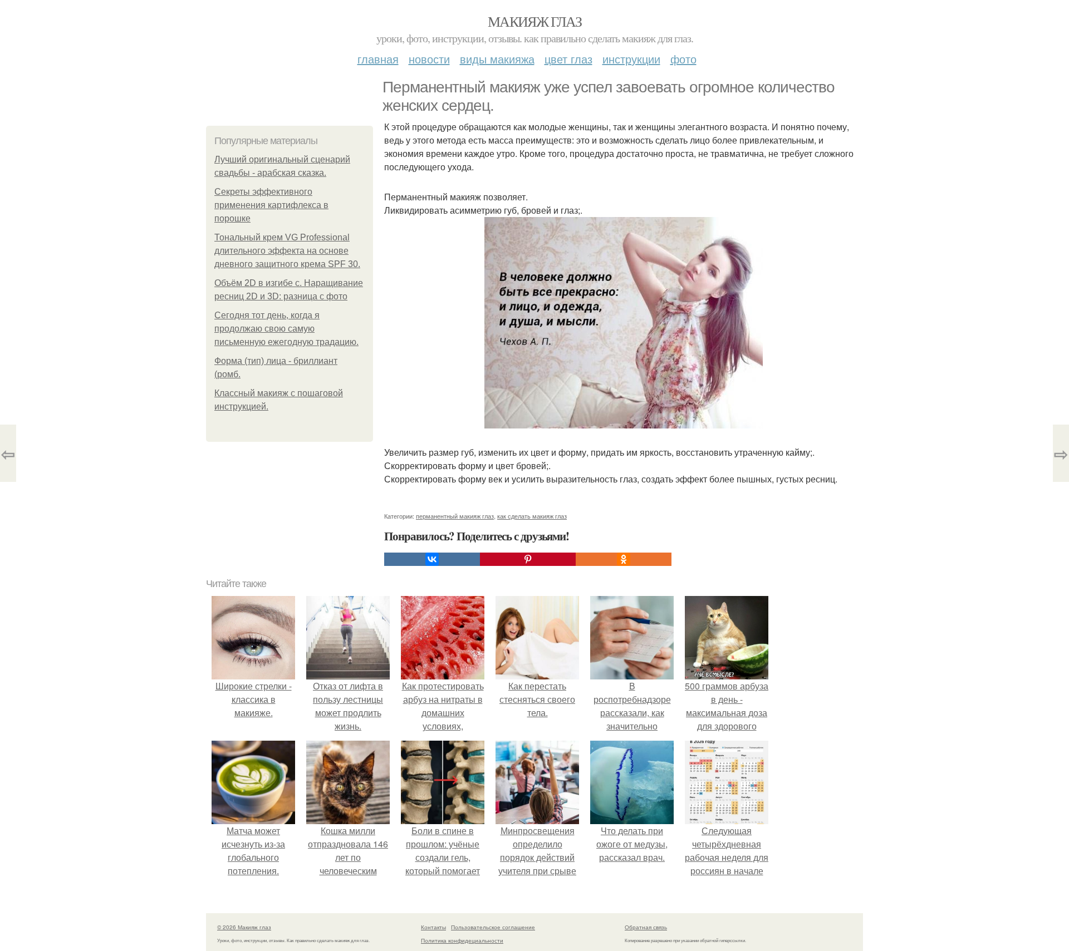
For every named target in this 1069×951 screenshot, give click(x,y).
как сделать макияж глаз (532, 515)
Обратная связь (646, 927)
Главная (378, 59)
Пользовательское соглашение (493, 927)
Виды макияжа (497, 59)
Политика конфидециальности (462, 940)
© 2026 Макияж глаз (244, 927)
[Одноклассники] (623, 559)
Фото (683, 59)
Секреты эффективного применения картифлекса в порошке (271, 205)
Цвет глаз (568, 59)
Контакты (433, 927)
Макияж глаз (534, 21)
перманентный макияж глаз (455, 515)
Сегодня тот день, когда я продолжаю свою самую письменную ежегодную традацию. (286, 329)
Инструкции (631, 59)
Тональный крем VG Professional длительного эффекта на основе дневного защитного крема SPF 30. (287, 251)
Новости (429, 59)
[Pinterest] (528, 559)
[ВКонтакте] (432, 559)
